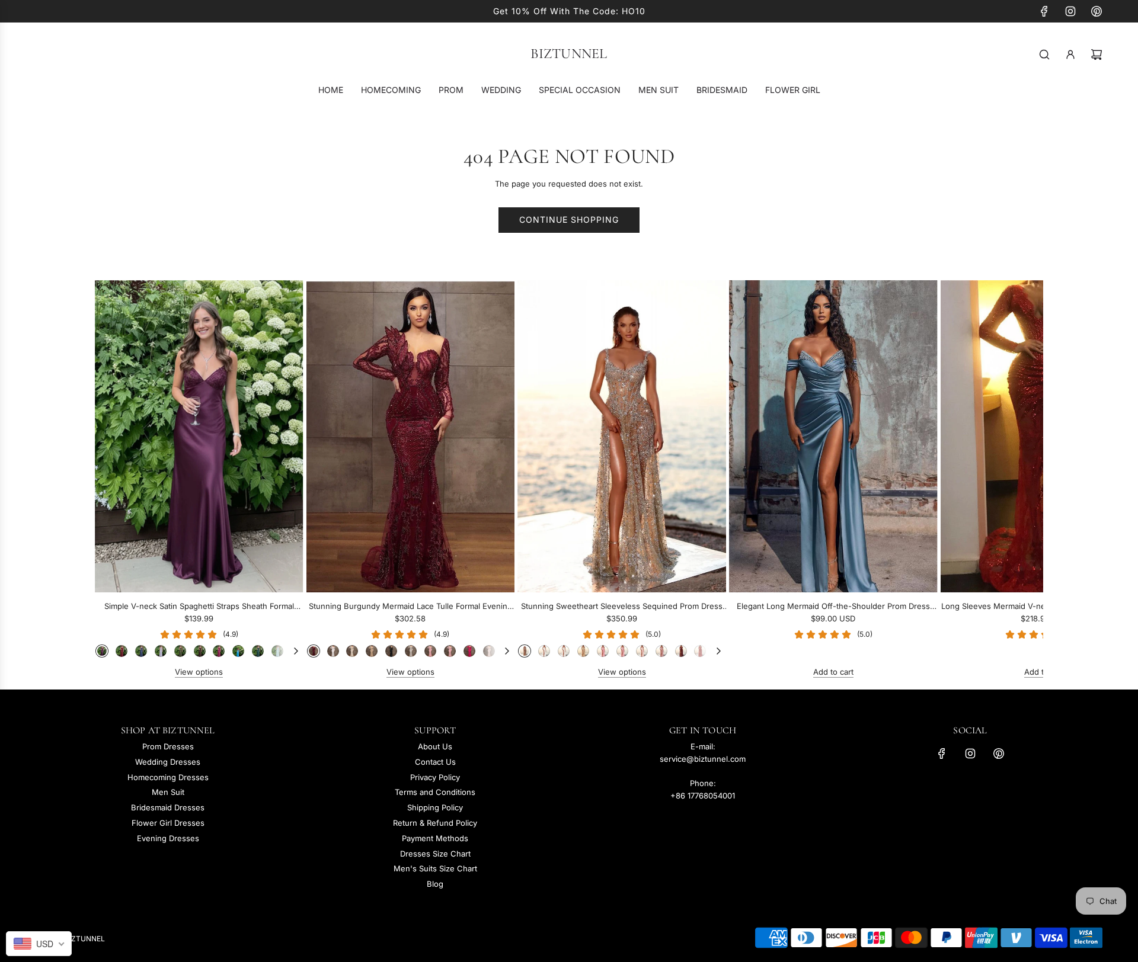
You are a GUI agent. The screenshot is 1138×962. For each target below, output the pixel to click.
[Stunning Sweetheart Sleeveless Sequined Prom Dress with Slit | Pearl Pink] (642, 651)
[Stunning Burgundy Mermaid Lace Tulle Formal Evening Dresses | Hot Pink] (469, 651)
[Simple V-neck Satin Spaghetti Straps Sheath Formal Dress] (199, 436)
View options (199, 671)
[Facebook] (1044, 11)
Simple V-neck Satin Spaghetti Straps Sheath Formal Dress (199, 607)
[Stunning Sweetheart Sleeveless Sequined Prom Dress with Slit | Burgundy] (681, 651)
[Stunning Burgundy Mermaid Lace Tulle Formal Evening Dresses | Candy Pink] (450, 651)
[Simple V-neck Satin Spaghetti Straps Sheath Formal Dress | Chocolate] (200, 651)
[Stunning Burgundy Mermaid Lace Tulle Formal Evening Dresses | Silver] (411, 651)
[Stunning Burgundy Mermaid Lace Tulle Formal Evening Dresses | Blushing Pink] (430, 651)
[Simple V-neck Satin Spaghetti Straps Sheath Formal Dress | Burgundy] (121, 651)
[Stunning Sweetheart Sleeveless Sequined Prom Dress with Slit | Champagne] (583, 651)
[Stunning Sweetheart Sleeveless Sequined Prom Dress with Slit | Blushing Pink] (603, 651)
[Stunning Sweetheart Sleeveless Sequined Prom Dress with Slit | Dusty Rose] (661, 651)
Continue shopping (569, 219)
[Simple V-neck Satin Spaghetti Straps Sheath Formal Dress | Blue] (238, 651)
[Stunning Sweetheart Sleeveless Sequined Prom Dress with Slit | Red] (700, 651)
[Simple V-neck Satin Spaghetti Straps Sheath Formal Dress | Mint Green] (277, 651)
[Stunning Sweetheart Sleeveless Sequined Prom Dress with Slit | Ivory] (564, 651)
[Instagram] (1070, 11)
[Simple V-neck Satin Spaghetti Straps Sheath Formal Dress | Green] (180, 651)
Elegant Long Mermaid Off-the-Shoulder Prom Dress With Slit (833, 607)
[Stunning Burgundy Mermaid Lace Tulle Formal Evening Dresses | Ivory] (352, 651)
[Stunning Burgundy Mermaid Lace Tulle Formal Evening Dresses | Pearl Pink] (489, 651)
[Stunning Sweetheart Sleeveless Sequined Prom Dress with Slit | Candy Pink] (622, 651)
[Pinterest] (1096, 11)
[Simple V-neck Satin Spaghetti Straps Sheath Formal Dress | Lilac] (161, 651)
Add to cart (833, 671)
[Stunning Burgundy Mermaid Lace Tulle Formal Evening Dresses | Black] (391, 651)
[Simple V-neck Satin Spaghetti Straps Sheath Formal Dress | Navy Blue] (141, 651)
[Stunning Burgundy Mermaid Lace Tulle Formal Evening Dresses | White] (333, 651)
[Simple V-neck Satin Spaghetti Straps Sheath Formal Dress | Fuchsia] (219, 651)
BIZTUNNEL (568, 54)
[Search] (1044, 54)
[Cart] (1096, 54)
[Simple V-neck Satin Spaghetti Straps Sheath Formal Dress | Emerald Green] (258, 651)
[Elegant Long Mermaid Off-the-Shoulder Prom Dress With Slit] (833, 436)
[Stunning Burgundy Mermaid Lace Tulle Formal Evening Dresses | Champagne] (372, 651)
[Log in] (1070, 54)
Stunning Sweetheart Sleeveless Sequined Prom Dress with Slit (622, 607)
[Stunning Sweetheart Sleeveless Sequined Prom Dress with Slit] (621, 436)
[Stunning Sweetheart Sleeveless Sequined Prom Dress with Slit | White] (544, 651)
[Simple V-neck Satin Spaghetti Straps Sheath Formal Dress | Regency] (102, 651)
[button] (117, 479)
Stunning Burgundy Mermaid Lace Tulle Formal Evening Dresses (410, 607)
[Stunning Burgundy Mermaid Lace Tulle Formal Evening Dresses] (410, 436)
